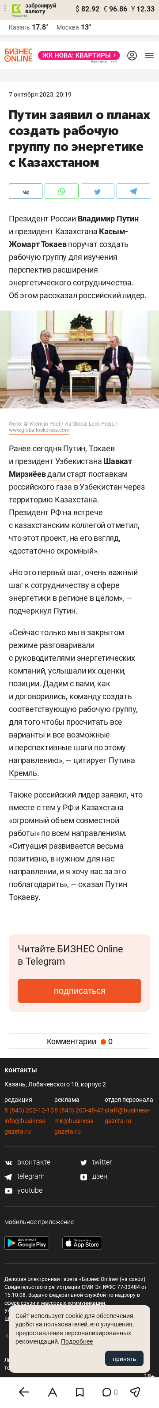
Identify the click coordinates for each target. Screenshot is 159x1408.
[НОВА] (76, 55)
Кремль (23, 773)
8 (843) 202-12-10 (29, 1110)
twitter (101, 1162)
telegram (30, 1176)
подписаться (80, 991)
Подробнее (77, 1341)
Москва (68, 27)
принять (124, 1358)
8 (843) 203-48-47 (79, 1110)
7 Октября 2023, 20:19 (40, 94)
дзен (99, 1176)
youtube (28, 1190)
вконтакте (32, 1162)
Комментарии (80, 1041)
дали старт (67, 474)
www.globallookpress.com (39, 430)
